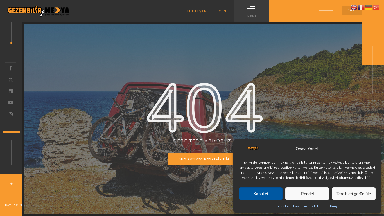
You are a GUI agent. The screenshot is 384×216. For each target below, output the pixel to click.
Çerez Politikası (287, 206)
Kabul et (260, 193)
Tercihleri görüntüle (353, 193)
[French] (361, 7)
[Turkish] (376, 7)
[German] (368, 7)
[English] (354, 7)
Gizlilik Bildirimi (314, 206)
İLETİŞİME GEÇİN (207, 11)
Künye (334, 206)
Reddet (307, 193)
